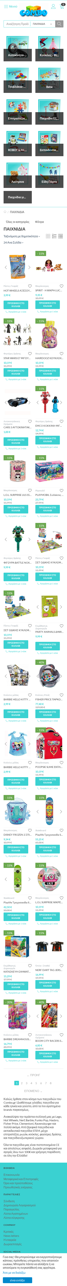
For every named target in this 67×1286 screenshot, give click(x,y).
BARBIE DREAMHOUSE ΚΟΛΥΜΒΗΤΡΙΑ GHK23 (18, 1039)
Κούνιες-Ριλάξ (42, 695)
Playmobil (40, 490)
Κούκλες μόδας (11, 695)
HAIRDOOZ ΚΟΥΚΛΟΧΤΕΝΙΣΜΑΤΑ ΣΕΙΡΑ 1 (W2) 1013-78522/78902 (49, 358)
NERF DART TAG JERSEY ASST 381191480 (49, 969)
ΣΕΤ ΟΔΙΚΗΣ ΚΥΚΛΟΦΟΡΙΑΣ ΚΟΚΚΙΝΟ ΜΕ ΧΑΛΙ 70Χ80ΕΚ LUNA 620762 (49, 562)
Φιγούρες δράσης (12, 353)
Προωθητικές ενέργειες (18, 1187)
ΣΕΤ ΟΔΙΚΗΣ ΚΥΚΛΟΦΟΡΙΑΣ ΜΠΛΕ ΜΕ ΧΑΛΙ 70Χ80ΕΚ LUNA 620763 (18, 630)
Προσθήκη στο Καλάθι (16, 305)
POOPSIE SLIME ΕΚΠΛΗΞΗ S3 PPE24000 (49, 766)
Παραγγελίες (11, 1209)
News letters (11, 1235)
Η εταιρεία (10, 1239)
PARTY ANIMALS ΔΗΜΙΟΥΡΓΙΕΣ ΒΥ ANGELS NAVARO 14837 (49, 631)
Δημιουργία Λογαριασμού (20, 1205)
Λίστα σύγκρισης (14, 1217)
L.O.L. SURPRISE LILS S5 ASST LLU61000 (18, 494)
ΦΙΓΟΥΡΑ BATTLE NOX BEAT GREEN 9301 (18, 562)
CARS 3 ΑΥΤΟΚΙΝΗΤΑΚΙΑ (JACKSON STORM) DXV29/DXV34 (18, 427)
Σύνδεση (9, 1201)
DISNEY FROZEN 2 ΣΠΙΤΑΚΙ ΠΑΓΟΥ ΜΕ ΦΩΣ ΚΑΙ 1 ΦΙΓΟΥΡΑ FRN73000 (18, 834)
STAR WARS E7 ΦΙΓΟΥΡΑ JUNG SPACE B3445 (18, 358)
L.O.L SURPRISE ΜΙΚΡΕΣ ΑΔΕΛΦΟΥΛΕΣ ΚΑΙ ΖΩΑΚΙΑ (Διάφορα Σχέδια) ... (49, 902)
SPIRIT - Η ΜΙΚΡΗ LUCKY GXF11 (49, 290)
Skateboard (40, 830)
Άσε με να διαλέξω (14, 1272)
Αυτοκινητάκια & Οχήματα (12, 422)
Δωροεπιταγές (13, 1244)
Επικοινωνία (11, 1174)
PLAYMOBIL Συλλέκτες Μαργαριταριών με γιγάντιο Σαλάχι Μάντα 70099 (49, 494)
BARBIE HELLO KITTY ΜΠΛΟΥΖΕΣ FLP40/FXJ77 (18, 767)
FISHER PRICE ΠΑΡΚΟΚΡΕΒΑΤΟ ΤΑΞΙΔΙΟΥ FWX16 (49, 699)
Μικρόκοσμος (42, 286)
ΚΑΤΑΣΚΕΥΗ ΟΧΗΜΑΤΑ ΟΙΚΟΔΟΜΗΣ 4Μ (18, 971)
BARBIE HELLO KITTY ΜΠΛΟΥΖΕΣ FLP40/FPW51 (18, 699)
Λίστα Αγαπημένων (16, 1213)
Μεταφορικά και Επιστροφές (21, 1179)
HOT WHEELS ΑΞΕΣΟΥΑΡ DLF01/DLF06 (18, 290)
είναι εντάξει (17, 1280)
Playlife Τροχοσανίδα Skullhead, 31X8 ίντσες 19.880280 (49, 834)
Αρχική (5, 212)
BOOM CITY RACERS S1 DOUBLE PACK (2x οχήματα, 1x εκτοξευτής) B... (49, 1040)
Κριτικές (9, 1231)
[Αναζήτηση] (59, 23)
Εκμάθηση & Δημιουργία (41, 627)
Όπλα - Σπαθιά (42, 965)
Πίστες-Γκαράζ (11, 286)
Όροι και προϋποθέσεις (18, 1183)
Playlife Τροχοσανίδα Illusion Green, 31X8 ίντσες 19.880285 (18, 902)
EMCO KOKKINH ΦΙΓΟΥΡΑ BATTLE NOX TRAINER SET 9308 (49, 425)
